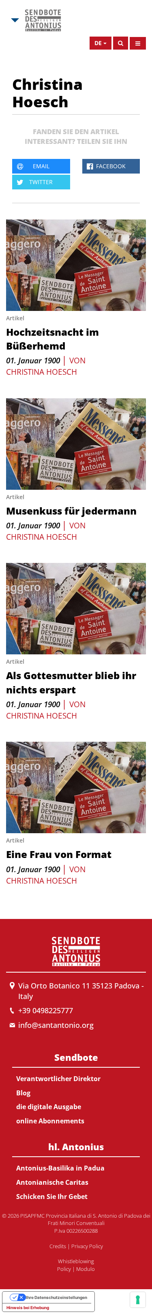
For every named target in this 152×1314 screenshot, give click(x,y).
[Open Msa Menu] (14, 20)
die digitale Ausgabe (48, 1106)
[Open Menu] (138, 43)
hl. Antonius (76, 1146)
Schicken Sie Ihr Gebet (52, 1196)
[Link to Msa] (43, 20)
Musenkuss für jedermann (71, 510)
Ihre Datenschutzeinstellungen (56, 1297)
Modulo (85, 1269)
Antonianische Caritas (52, 1182)
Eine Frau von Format (58, 854)
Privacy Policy (87, 1246)
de (98, 43)
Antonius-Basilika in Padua (60, 1168)
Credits (57, 1246)
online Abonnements (50, 1120)
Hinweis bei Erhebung (27, 1307)
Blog (23, 1092)
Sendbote (76, 1057)
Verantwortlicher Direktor (58, 1078)
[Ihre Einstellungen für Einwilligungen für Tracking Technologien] (138, 1299)
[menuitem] (76, 1087)
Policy (64, 1269)
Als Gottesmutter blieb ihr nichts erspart (71, 682)
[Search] (120, 43)
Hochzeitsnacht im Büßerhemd (52, 338)
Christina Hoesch (41, 372)
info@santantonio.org (56, 1025)
